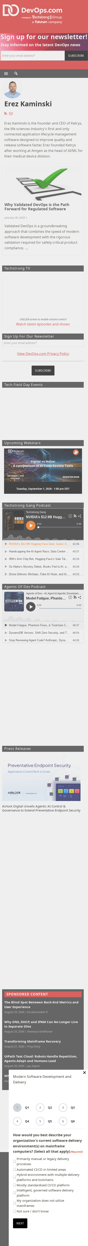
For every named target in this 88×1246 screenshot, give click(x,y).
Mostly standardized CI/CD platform (43, 1185)
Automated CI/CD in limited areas (41, 1169)
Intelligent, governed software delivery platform (45, 1192)
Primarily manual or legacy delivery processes (43, 1161)
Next (20, 1223)
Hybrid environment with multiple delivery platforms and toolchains (48, 1177)
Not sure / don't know (33, 1211)
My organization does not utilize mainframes (40, 1203)
